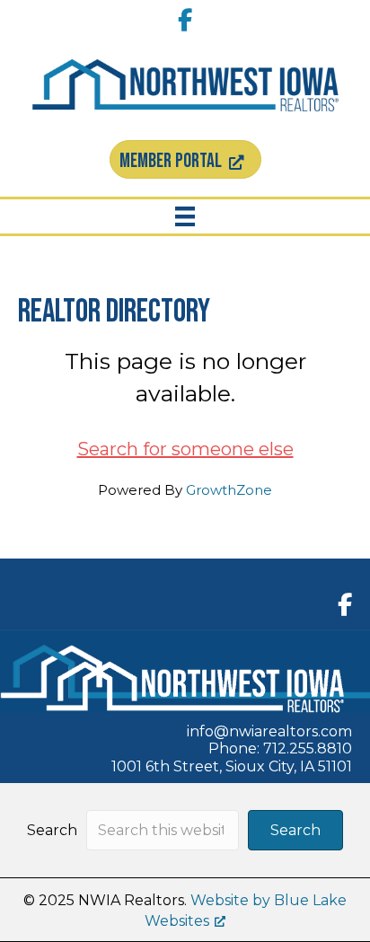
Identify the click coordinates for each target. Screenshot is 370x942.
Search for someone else (185, 449)
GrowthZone (229, 489)
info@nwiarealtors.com (269, 731)
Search (52, 830)
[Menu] (185, 216)
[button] (295, 830)
